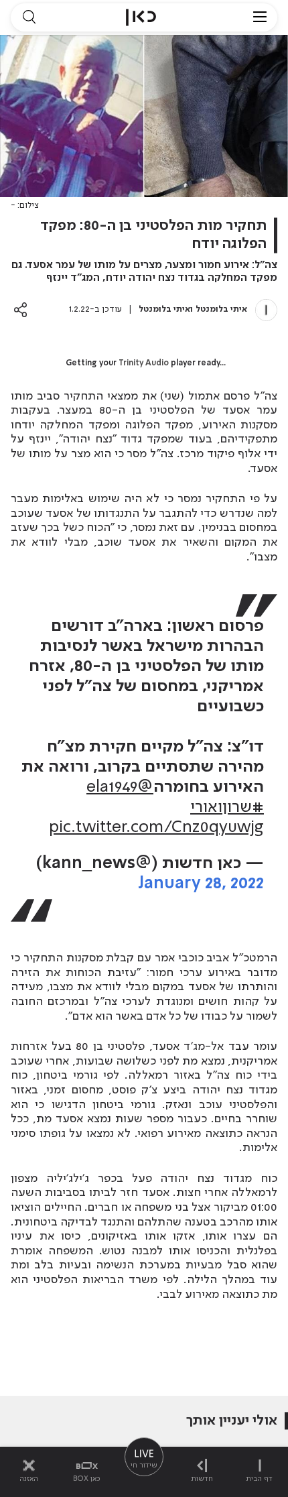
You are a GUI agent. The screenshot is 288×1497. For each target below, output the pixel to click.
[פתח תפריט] (260, 17)
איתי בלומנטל (221, 309)
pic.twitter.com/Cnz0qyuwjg (156, 827)
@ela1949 (119, 787)
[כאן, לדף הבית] (141, 17)
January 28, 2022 (201, 884)
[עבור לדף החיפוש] (29, 17)
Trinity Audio (144, 363)
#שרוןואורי (227, 807)
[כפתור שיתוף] (20, 309)
